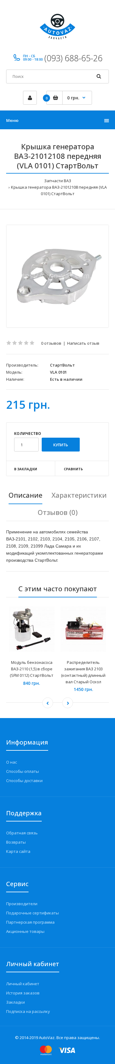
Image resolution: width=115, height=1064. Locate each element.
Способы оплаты (22, 771)
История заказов (23, 993)
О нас (11, 762)
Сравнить (73, 469)
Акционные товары (25, 931)
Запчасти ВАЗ (57, 180)
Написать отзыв (83, 343)
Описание (25, 495)
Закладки (15, 1002)
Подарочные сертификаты (32, 913)
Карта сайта (18, 851)
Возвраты (16, 842)
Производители (21, 903)
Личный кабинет (22, 983)
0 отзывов (51, 343)
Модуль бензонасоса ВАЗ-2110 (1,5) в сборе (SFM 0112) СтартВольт (31, 669)
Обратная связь (22, 833)
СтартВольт (62, 365)
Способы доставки (24, 780)
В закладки (25, 469)
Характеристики (79, 495)
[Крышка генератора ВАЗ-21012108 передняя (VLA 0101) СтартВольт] (57, 276)
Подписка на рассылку (28, 1011)
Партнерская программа (30, 922)
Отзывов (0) (58, 512)
